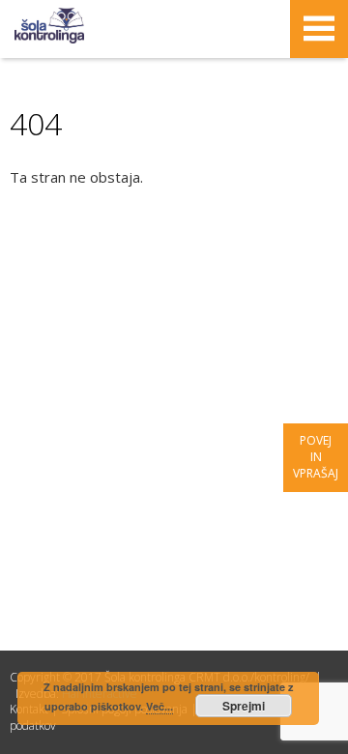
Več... (159, 706)
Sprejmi (243, 705)
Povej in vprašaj (315, 456)
